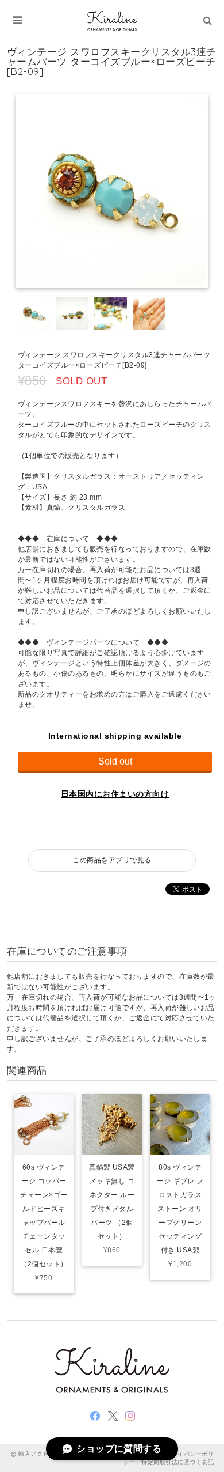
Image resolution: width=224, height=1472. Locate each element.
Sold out (115, 761)
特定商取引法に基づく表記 (177, 1462)
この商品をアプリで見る (111, 860)
